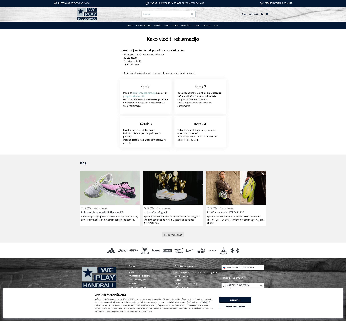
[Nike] (189, 250)
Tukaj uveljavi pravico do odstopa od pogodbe (196, 272)
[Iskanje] (192, 14)
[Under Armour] (234, 250)
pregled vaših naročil (133, 96)
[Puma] (201, 250)
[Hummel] (156, 250)
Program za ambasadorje (186, 283)
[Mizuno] (178, 250)
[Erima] (144, 250)
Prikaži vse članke (173, 234)
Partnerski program (137, 280)
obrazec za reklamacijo (144, 92)
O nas (244, 14)
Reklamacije (180, 280)
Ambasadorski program (139, 276)
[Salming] (212, 250)
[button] (187, 14)
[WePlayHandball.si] (103, 277)
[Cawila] (133, 250)
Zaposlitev (133, 284)
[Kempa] (167, 250)
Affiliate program (182, 287)
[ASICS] (122, 250)
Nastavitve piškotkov (138, 288)
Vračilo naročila (181, 276)
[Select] (223, 250)
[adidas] (111, 250)
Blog (83, 163)
